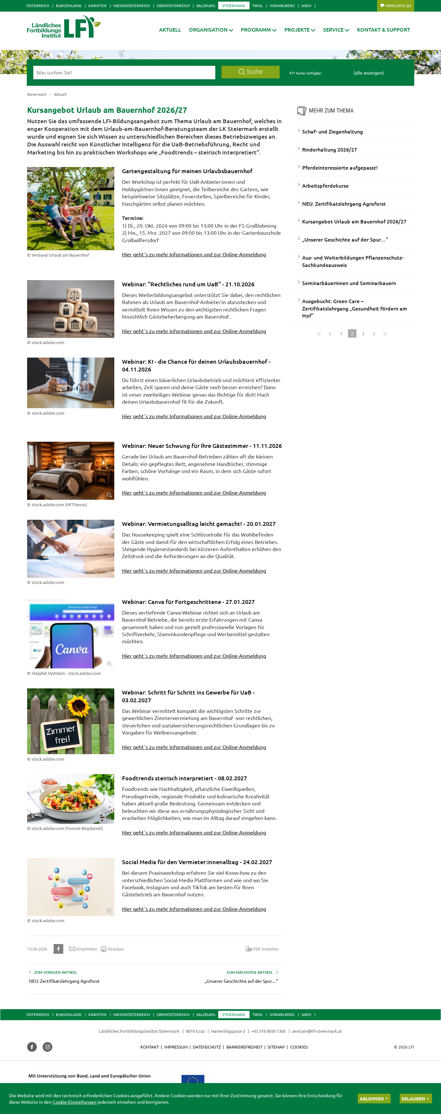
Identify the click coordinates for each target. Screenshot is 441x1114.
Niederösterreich (131, 5)
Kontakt (149, 1047)
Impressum (176, 1047)
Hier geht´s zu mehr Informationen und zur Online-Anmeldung (194, 254)
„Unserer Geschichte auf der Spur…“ (345, 239)
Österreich (37, 5)
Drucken (116, 948)
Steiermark (233, 5)
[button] (211, 30)
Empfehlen (87, 948)
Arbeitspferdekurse (325, 185)
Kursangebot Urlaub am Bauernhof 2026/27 (354, 221)
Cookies (299, 1047)
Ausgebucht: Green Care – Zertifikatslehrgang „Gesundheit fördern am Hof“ (354, 308)
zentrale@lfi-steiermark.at (317, 1031)
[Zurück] (330, 333)
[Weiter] (374, 333)
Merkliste (398, 5)
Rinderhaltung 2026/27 (329, 149)
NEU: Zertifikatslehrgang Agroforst (344, 203)
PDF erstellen (266, 948)
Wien (306, 5)
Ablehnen (372, 1098)
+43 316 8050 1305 (268, 1031)
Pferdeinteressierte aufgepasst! (340, 167)
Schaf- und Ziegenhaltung (332, 131)
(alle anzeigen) (369, 72)
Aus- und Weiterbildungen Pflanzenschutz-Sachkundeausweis (353, 261)
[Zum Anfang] (319, 333)
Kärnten (97, 5)
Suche (254, 71)
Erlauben (413, 1098)
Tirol (257, 5)
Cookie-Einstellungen (75, 1102)
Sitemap (276, 1047)
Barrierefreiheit (244, 1047)
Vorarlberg (282, 5)
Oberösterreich (173, 5)
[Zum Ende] (385, 333)
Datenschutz (207, 1047)
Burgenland (69, 5)
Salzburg (205, 5)
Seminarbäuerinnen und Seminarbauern (349, 282)
